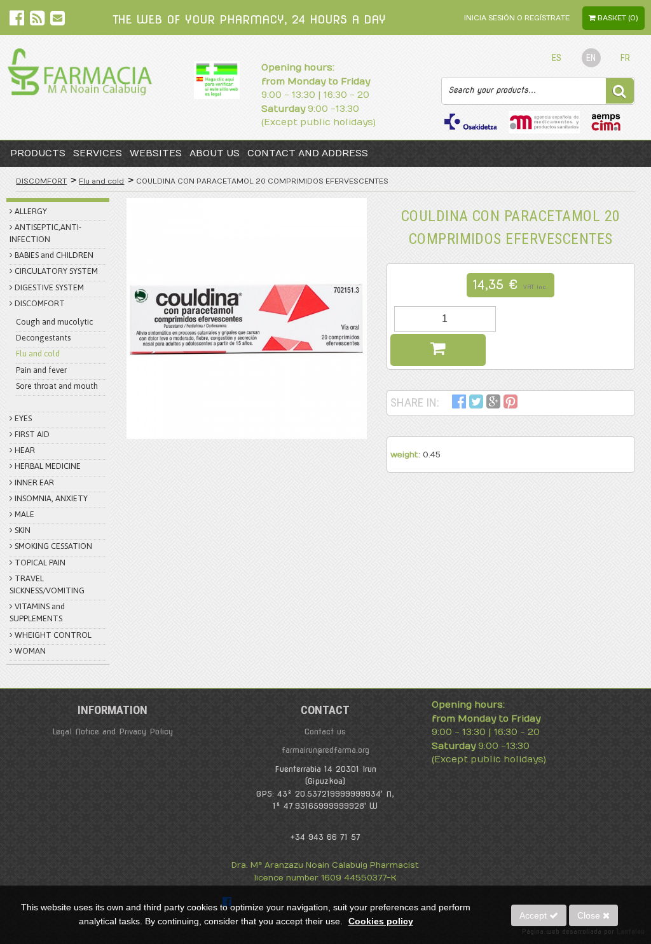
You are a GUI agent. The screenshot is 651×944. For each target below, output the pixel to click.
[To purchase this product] (438, 350)
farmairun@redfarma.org (325, 750)
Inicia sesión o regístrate (517, 18)
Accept (534, 915)
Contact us (325, 731)
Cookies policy (380, 921)
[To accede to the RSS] (38, 20)
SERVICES (97, 153)
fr (625, 58)
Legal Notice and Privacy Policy (113, 731)
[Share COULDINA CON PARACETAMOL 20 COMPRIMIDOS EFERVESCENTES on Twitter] (476, 403)
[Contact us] (57, 20)
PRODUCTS (37, 153)
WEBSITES (156, 153)
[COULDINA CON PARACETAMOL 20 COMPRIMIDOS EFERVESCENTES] (247, 318)
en (591, 58)
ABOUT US (214, 153)
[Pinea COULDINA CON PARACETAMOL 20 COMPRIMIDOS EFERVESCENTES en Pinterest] (510, 403)
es (556, 58)
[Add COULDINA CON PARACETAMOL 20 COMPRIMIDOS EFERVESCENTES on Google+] (493, 403)
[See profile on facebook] (18, 20)
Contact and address (307, 153)
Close (590, 915)
